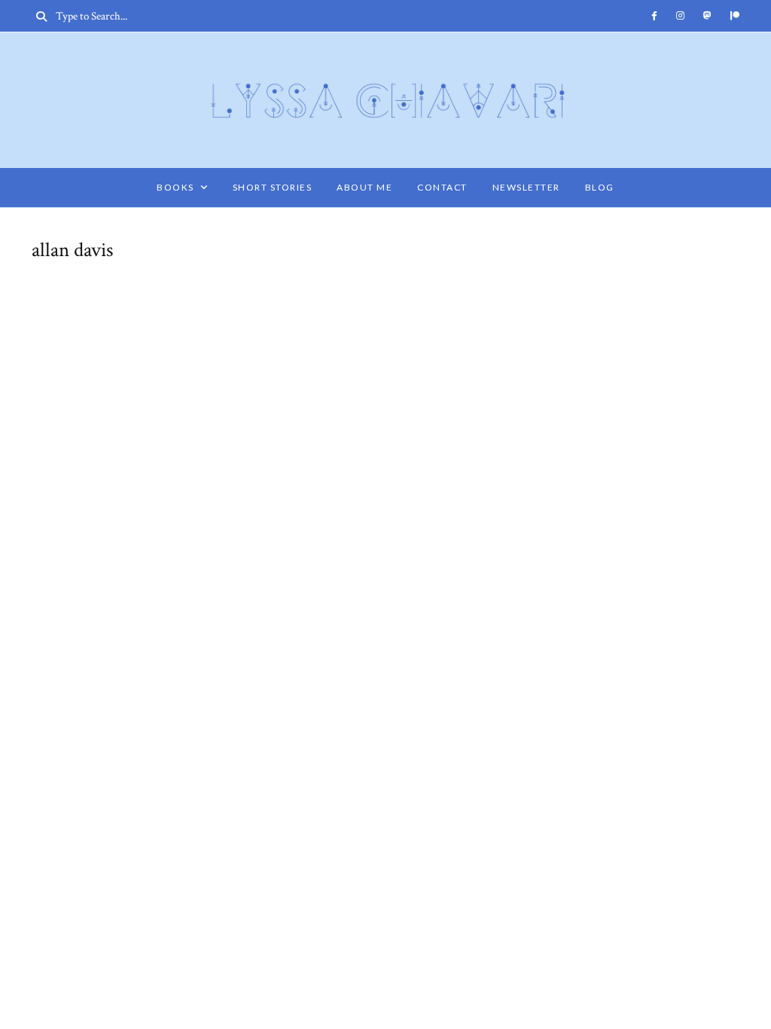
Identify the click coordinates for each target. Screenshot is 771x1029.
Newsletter (526, 187)
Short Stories (272, 187)
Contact (442, 187)
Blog (599, 187)
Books (175, 187)
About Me (364, 187)
